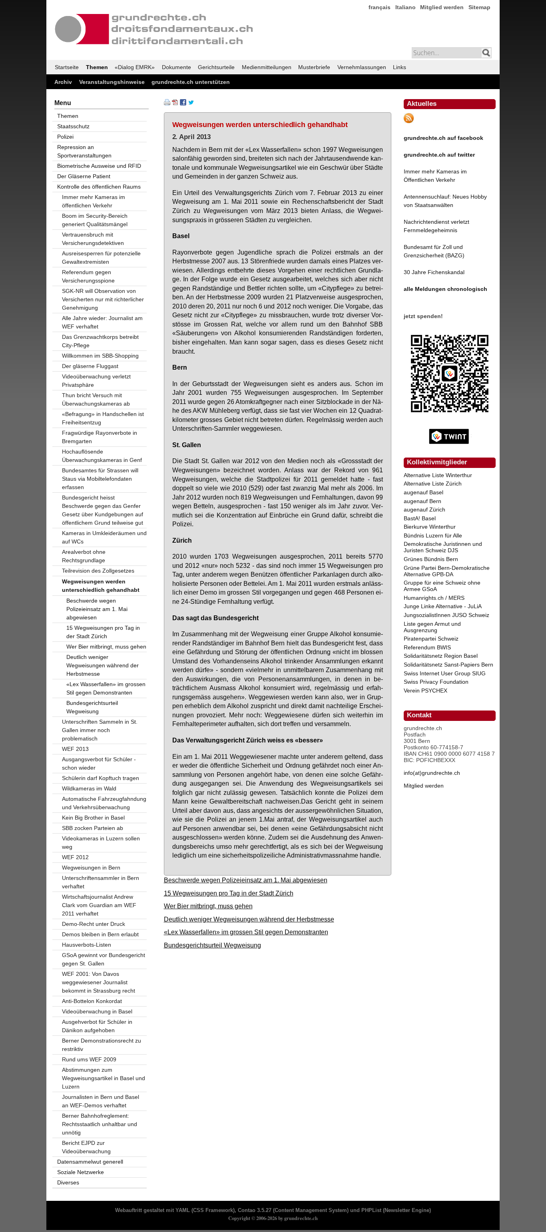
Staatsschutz (73, 126)
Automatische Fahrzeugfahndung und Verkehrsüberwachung (104, 803)
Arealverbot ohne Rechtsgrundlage (84, 556)
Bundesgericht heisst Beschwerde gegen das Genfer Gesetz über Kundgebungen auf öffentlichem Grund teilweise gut (102, 510)
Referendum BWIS (427, 647)
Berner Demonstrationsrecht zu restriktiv (101, 1044)
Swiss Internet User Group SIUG (445, 673)
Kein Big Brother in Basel (93, 817)
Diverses (68, 1182)
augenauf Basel (423, 492)
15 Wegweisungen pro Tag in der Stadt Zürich (228, 893)
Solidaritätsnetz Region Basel (441, 656)
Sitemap (479, 7)
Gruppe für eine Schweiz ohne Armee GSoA (442, 585)
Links (399, 67)
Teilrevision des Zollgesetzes (98, 570)
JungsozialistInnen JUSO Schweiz (446, 615)
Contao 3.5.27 (254, 1210)
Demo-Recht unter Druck (93, 924)
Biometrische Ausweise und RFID (99, 166)
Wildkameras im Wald (89, 788)
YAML (182, 1210)
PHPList (371, 1210)
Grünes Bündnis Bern (431, 559)
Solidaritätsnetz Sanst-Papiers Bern (448, 664)
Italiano (405, 7)
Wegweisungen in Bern (91, 867)
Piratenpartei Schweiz (431, 638)
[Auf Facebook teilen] (183, 103)
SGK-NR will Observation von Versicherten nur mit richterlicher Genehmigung (103, 299)
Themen (97, 67)
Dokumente (176, 67)
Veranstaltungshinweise (112, 82)
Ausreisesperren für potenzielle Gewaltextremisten (101, 257)
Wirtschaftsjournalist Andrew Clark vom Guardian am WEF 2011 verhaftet (99, 905)
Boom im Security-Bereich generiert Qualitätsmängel (95, 220)
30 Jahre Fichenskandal (434, 272)
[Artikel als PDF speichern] (175, 103)
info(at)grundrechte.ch (432, 773)
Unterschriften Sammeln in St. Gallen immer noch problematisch (99, 730)
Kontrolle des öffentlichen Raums (99, 186)
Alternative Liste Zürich (433, 483)
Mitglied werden (442, 7)
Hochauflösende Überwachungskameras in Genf (102, 455)
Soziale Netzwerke (80, 1172)
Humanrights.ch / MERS (434, 598)
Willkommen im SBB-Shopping (100, 355)
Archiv (63, 82)
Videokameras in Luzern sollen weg (101, 842)
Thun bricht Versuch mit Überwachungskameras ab (96, 399)
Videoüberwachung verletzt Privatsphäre (96, 380)
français (380, 7)
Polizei (65, 136)
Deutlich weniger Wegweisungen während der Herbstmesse (249, 919)
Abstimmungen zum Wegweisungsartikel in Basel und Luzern (103, 1078)
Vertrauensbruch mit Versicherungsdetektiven (93, 238)
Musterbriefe (314, 67)
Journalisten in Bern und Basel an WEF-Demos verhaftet (100, 1101)
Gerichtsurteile (216, 67)
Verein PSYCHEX (425, 690)
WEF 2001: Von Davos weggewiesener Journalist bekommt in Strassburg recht (98, 982)
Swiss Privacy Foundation (436, 682)
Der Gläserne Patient (83, 176)
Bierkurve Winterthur (430, 526)
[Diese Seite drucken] (167, 103)
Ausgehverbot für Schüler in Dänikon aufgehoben (97, 1026)
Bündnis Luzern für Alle (433, 535)
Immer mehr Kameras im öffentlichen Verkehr (93, 201)
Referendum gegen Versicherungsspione (88, 276)
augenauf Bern (422, 501)
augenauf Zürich (424, 509)
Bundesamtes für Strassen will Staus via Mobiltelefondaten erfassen (100, 478)
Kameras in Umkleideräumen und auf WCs (104, 537)
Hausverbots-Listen (86, 944)
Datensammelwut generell (90, 1161)
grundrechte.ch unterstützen (190, 82)
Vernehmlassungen (361, 67)
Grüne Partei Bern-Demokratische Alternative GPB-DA (447, 571)
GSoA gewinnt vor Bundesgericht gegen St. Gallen (103, 959)
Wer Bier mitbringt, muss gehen (208, 906)
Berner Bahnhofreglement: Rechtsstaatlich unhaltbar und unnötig (99, 1124)
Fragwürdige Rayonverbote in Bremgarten (99, 437)
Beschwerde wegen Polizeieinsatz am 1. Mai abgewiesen (245, 880)
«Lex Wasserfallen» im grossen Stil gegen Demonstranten (246, 931)
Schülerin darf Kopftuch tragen (100, 778)
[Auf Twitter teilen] (191, 103)
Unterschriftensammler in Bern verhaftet (100, 882)
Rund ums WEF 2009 (89, 1059)
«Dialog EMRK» (135, 67)
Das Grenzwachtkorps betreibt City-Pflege (100, 341)
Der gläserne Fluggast (90, 366)
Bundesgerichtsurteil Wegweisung (212, 945)
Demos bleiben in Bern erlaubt (100, 934)
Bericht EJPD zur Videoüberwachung (86, 1147)
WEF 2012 (75, 857)
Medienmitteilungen (266, 67)
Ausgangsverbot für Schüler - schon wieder (99, 763)
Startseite (67, 67)
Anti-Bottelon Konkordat (92, 1001)
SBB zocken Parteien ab (92, 828)
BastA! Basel (420, 518)
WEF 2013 (75, 749)
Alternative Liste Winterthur (438, 475)
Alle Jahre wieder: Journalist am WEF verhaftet (102, 322)
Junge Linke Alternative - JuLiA (443, 606)
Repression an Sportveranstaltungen (84, 151)
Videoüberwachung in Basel (97, 1011)
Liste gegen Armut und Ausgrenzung (432, 627)
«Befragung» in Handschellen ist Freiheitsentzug (103, 418)
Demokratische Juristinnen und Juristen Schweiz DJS (443, 547)
